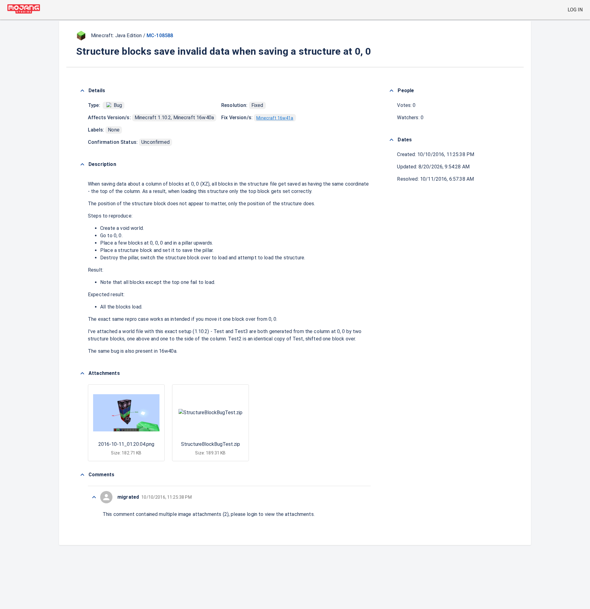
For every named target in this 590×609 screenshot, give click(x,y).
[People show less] (391, 90)
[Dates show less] (391, 140)
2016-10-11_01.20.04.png (126, 444)
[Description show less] (82, 164)
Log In (575, 10)
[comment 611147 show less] (94, 497)
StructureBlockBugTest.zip (210, 444)
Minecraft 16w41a (274, 118)
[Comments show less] (82, 475)
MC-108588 (160, 35)
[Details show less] (82, 90)
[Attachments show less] (82, 373)
